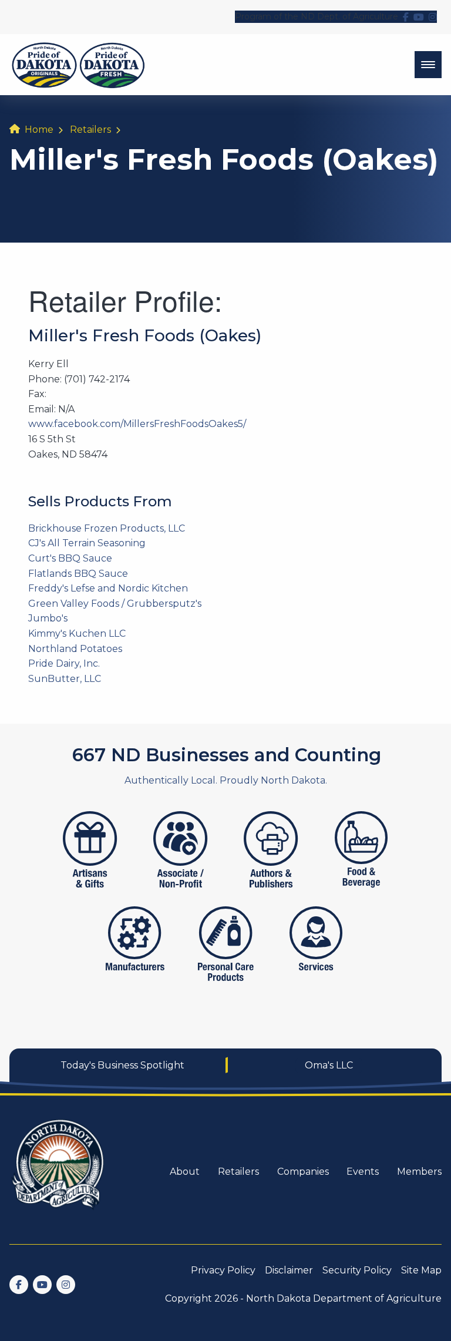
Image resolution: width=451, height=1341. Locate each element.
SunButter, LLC (64, 678)
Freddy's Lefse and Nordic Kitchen (108, 588)
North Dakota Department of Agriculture (344, 1298)
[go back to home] (58, 1171)
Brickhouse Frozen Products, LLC (106, 528)
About (185, 1171)
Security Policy (357, 1270)
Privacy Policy (223, 1270)
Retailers (90, 129)
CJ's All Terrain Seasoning (87, 543)
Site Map (421, 1270)
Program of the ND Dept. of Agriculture (316, 16)
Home (39, 129)
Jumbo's (48, 618)
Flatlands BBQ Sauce (78, 573)
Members (419, 1171)
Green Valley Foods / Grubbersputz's (114, 603)
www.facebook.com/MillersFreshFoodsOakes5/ (137, 423)
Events (362, 1171)
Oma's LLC (329, 1065)
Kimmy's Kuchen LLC (77, 633)
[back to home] (78, 64)
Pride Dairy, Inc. (64, 663)
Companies (303, 1171)
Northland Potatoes (75, 648)
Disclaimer (289, 1270)
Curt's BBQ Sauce (70, 558)
